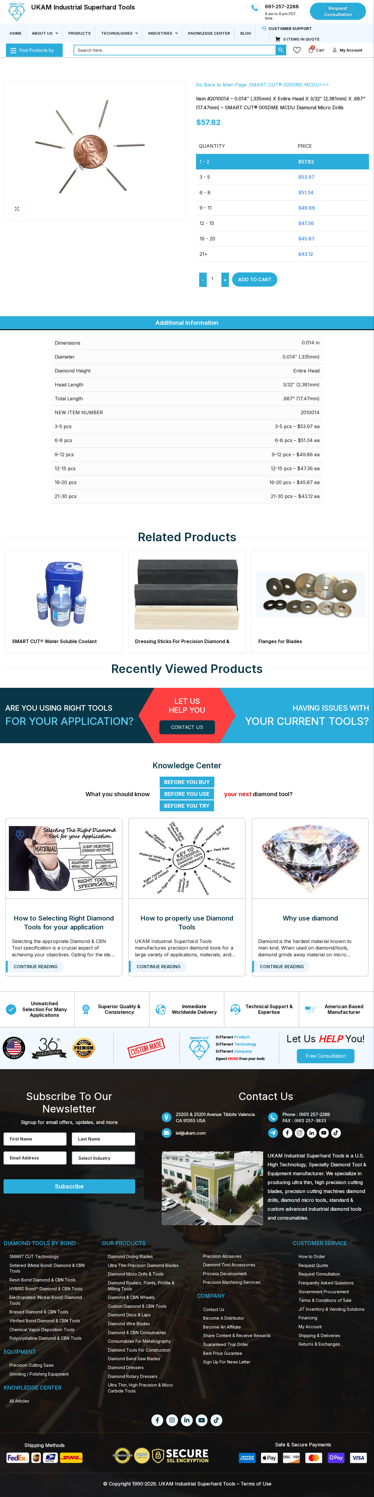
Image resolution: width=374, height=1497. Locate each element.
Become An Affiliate (222, 1326)
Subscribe (69, 1186)
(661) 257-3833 (310, 1120)
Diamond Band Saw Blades (134, 1358)
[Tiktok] (216, 1420)
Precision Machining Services (231, 1282)
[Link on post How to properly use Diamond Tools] (187, 858)
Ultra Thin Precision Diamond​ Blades (143, 1265)
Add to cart (254, 279)
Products (79, 33)
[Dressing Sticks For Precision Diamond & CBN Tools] (187, 594)
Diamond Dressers (126, 1367)
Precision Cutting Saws (31, 1365)
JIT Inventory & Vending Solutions (332, 1309)
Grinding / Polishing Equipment (39, 1373)
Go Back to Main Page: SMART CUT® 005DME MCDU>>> (262, 85)
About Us (42, 33)
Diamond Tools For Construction (139, 1350)
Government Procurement (324, 1291)
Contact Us (213, 1309)
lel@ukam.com (191, 1133)
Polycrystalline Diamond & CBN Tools (45, 1338)
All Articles (19, 1400)
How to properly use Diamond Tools (186, 922)
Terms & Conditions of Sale (325, 1300)
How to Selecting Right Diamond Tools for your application (64, 922)
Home (16, 33)
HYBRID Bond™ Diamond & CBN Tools (45, 1288)
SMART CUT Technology (34, 1256)
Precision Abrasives (222, 1256)
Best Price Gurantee (222, 1353)
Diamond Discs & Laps (129, 1314)
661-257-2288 (282, 6)
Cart (320, 50)
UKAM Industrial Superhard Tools (83, 7)
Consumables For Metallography (139, 1341)
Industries (160, 33)
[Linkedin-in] (187, 1420)
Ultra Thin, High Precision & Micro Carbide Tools (140, 1387)
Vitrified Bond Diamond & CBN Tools (44, 1320)
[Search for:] (175, 50)
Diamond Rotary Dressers (133, 1376)
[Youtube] (202, 1420)
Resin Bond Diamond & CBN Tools (42, 1279)
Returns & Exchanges (319, 1344)
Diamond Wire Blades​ (129, 1323)
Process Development (225, 1273)
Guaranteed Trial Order (225, 1344)
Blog (245, 33)
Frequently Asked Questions (326, 1282)
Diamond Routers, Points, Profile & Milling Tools (141, 1285)
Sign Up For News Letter (226, 1361)
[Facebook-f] (157, 1420)
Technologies (116, 33)
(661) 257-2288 (314, 1114)
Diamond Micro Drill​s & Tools (135, 1273)
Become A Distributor (223, 1318)
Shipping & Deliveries (319, 1335)
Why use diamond (310, 918)
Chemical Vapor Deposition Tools (42, 1329)
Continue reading (36, 966)
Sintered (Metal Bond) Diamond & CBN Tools (47, 1268)
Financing (308, 1317)
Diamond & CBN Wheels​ (131, 1297)
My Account (310, 1326)
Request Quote (313, 1265)
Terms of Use (256, 1484)
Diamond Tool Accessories (229, 1264)
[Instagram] (172, 1420)
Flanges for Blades (280, 641)
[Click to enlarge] (17, 208)
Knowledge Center (209, 33)
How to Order (312, 1256)
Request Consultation (319, 1273)
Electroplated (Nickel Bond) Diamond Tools (45, 1300)
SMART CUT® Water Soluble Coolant (54, 641)
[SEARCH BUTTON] (281, 50)
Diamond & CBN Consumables (137, 1332)
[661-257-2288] (254, 8)
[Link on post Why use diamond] (310, 858)
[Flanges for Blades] (310, 594)
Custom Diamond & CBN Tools (137, 1306)
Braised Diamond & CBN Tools (38, 1311)
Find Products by (36, 50)
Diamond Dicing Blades (130, 1256)
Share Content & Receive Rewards (237, 1335)
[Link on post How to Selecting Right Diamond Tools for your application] (64, 858)
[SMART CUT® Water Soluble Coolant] (64, 594)
